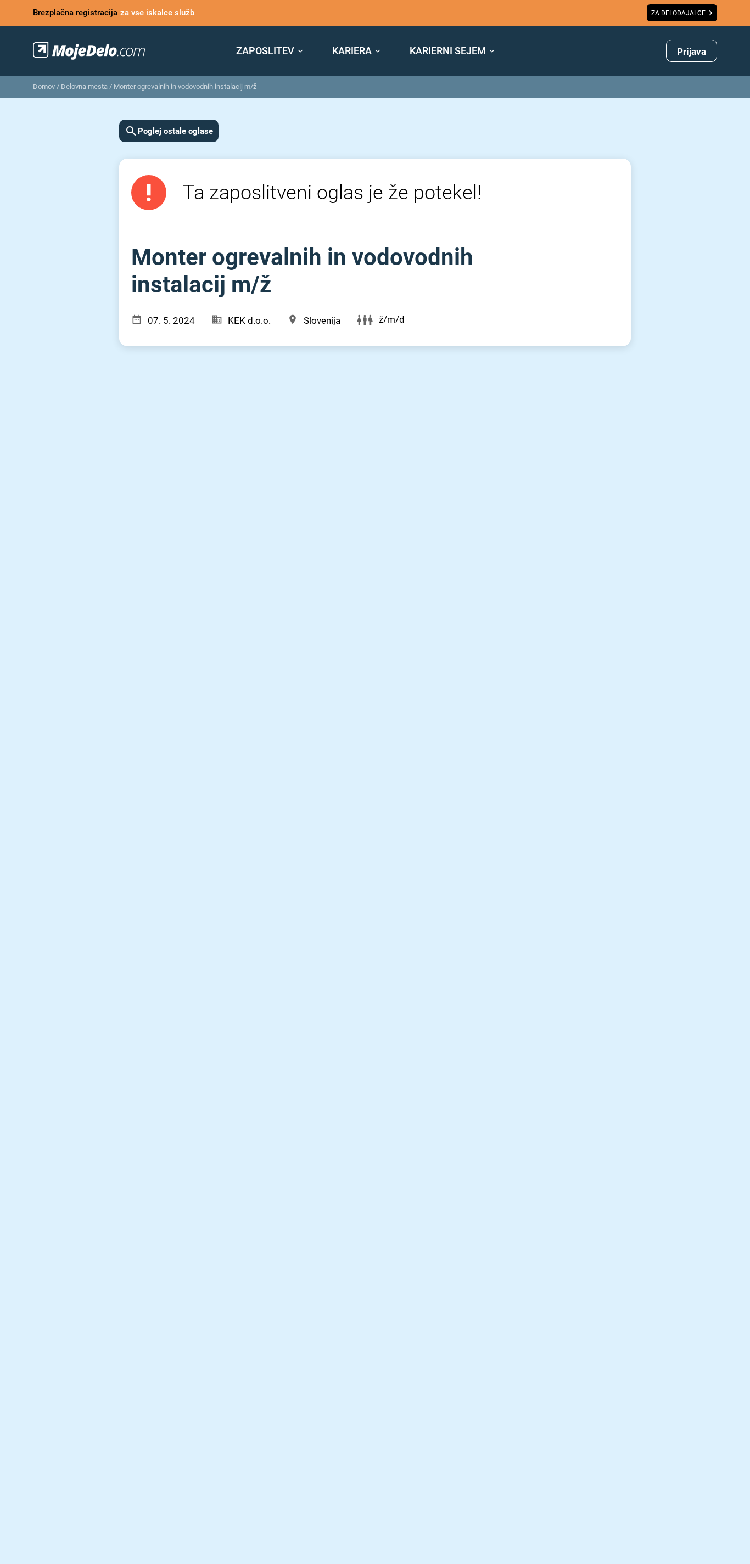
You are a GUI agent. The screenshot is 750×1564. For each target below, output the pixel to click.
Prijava (691, 51)
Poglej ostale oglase (175, 131)
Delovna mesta (84, 86)
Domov (44, 86)
